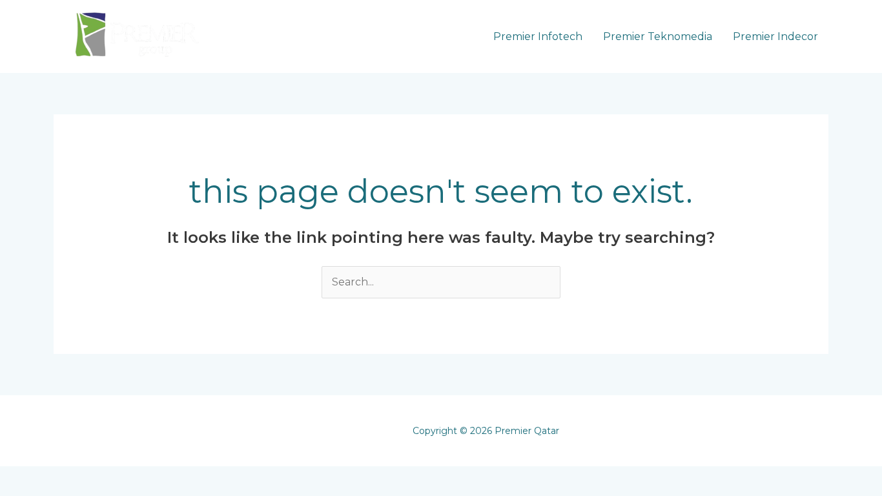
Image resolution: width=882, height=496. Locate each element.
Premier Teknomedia (657, 36)
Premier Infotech (537, 36)
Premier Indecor (775, 36)
